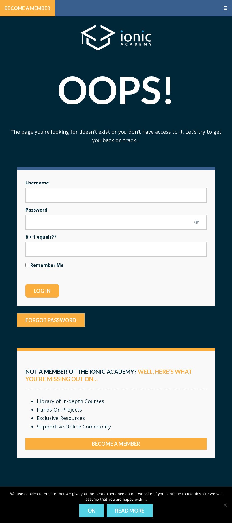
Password (36, 210)
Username (37, 183)
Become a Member (27, 8)
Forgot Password (50, 320)
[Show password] (197, 222)
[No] (225, 505)
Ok (91, 510)
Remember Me (46, 265)
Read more (129, 510)
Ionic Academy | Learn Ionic (116, 37)
